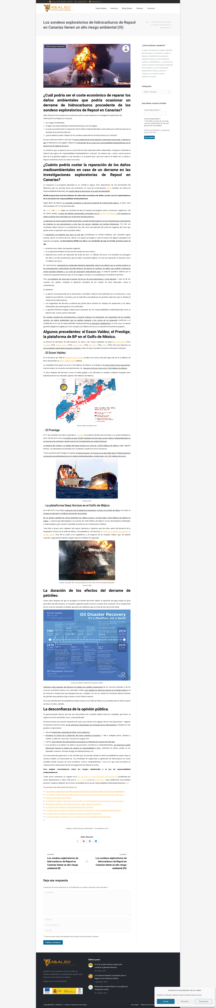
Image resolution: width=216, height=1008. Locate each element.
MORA (109, 188)
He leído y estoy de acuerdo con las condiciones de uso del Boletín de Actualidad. (156, 123)
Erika (104, 345)
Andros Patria (61, 345)
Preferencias (203, 1001)
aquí (127, 783)
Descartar (184, 1001)
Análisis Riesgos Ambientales (55, 46)
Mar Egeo (92, 345)
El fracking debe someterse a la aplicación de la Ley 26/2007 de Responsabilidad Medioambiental (83, 810)
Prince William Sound (67, 361)
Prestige (80, 435)
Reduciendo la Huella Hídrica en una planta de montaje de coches (111, 987)
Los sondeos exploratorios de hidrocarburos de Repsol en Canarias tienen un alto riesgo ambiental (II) (85, 791)
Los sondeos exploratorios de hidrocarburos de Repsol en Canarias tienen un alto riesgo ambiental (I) (85, 794)
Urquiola (46, 345)
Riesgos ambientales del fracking (58, 798)
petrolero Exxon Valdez (74, 357)
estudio (49, 210)
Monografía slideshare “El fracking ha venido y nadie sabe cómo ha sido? (73, 804)
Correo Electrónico (152, 110)
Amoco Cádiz (78, 345)
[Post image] (90, 965)
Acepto (165, 1001)
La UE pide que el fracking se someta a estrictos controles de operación (73, 813)
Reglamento (99, 780)
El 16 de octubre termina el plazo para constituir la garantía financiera (108, 965)
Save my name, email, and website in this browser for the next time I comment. (72, 936)
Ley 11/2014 (82, 780)
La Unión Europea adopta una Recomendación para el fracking (69, 807)
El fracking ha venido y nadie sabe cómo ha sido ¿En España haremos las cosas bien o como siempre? (85, 801)
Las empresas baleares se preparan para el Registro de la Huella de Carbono (110, 976)
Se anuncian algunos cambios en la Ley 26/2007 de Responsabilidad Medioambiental (78, 817)
